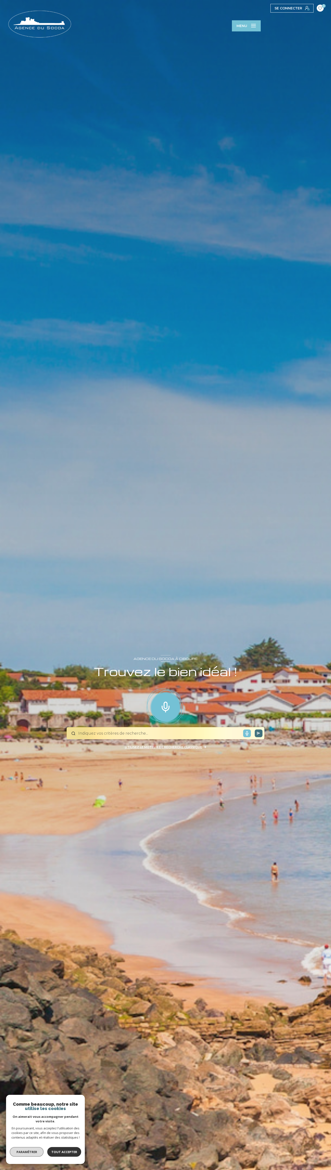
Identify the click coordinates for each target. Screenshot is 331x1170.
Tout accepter (64, 1152)
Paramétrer (26, 1152)
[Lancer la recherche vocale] (165, 706)
